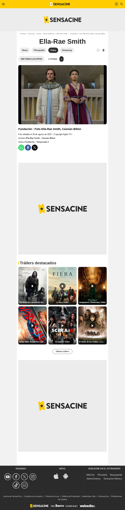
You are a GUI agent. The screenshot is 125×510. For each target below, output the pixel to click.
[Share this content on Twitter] (35, 148)
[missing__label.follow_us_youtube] (8, 476)
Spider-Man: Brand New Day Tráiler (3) (33, 342)
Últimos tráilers (62, 351)
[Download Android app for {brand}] (67, 476)
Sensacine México (113, 478)
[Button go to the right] (103, 50)
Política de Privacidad (71, 496)
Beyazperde (116, 474)
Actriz (39, 34)
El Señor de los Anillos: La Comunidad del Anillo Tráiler (93, 342)
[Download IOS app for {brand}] (57, 476)
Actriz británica (48, 34)
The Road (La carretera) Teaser (32, 302)
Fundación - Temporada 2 (37, 142)
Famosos (31, 34)
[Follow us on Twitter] (25, 476)
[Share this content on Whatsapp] (21, 148)
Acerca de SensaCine (12, 496)
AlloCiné (90, 474)
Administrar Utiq (88, 496)
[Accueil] (60, 4)
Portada (23, 34)
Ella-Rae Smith (61, 34)
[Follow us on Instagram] (33, 476)
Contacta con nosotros (33, 496)
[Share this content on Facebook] (28, 148)
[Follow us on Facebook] (16, 476)
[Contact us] (25, 485)
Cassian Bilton (48, 138)
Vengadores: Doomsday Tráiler (92, 302)
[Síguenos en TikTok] (16, 485)
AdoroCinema (93, 478)
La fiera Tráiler (62, 302)
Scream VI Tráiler (62, 342)
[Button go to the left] (98, 50)
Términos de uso (52, 496)
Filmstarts (102, 474)
